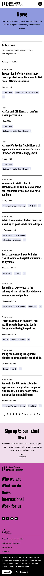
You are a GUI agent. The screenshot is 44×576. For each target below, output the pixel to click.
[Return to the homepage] (12, 4)
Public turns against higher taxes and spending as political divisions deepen (22, 222)
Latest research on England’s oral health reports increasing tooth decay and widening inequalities (20, 324)
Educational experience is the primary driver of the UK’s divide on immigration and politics (21, 291)
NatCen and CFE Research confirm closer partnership (20, 113)
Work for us (11, 506)
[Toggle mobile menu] (40, 4)
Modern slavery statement (11, 543)
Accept (7, 572)
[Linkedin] (12, 518)
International (13, 499)
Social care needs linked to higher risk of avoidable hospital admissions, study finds (22, 258)
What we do (11, 486)
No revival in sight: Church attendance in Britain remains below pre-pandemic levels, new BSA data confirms (21, 189)
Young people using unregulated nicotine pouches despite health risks (22, 356)
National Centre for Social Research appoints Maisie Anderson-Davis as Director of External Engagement (21, 149)
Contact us (5, 552)
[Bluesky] (3, 518)
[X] (7, 518)
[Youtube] (16, 518)
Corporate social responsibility (12, 539)
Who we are (11, 479)
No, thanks (21, 572)
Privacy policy (7, 547)
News (6, 492)
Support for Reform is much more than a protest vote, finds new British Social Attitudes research (22, 77)
